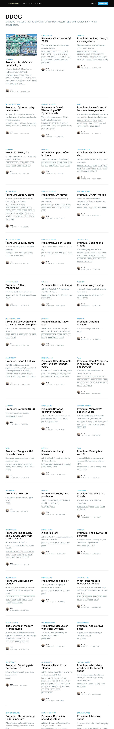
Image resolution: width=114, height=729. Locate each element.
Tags (24, 3)
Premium (38, 3)
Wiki (31, 3)
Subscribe (103, 3)
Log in (93, 3)
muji (11, 90)
